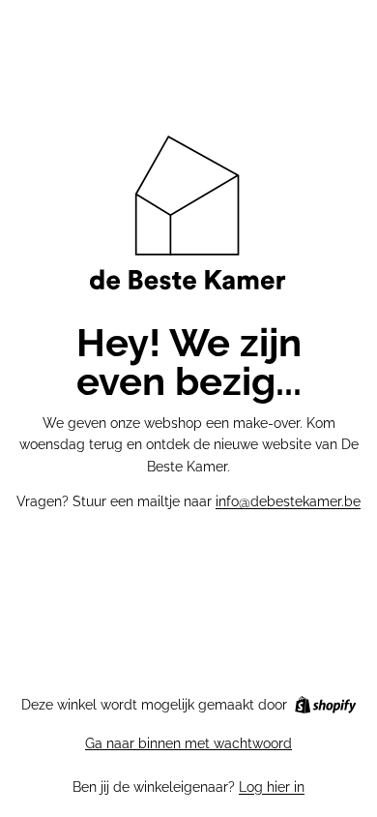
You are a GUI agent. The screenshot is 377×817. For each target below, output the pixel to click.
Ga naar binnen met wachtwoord (188, 743)
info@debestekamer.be (288, 501)
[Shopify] (325, 704)
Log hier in (271, 787)
